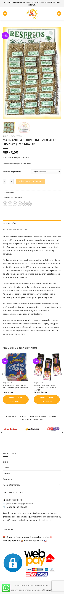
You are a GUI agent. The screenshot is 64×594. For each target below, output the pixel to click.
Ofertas (6, 473)
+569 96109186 (14, 500)
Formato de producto (12, 171)
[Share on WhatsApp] (5, 203)
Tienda (6, 467)
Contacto (7, 479)
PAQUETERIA (16, 136)
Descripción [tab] (9, 223)
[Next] (55, 72)
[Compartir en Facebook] (10, 203)
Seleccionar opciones (15, 399)
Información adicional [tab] (15, 230)
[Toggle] (60, 484)
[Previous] (8, 72)
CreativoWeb (49, 590)
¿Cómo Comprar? (11, 484)
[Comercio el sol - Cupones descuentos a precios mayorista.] (32, 13)
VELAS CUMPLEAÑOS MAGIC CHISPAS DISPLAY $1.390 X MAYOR (46, 387)
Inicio (5, 136)
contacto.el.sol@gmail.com (19, 503)
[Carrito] (59, 13)
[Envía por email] (20, 203)
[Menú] (5, 13)
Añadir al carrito (30, 181)
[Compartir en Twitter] (15, 203)
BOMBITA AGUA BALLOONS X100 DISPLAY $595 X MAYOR (15, 386)
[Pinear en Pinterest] (24, 203)
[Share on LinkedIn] (29, 203)
